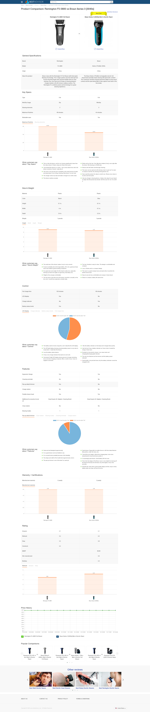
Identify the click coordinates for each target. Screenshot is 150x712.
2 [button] (69, 662)
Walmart (24, 565)
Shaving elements (40, 122)
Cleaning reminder (61, 415)
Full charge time (59, 311)
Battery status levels (47, 311)
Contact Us (43, 699)
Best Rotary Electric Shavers (85, 688)
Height (24, 223)
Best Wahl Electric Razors (37, 688)
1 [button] (67, 662)
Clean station (40, 415)
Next (117, 653)
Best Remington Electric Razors (109, 688)
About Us (24, 699)
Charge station (72, 415)
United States (121, 708)
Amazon (31, 565)
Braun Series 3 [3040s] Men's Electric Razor (72, 636)
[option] (37, 654)
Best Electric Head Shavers (61, 688)
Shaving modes (49, 415)
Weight (40, 223)
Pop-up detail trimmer (28, 415)
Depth (34, 223)
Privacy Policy (63, 699)
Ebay (36, 565)
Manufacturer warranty (28, 485)
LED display (25, 311)
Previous (22, 653)
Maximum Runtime (27, 122)
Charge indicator (35, 311)
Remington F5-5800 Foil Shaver (33, 636)
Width (29, 223)
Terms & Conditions (82, 699)
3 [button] (72, 662)
